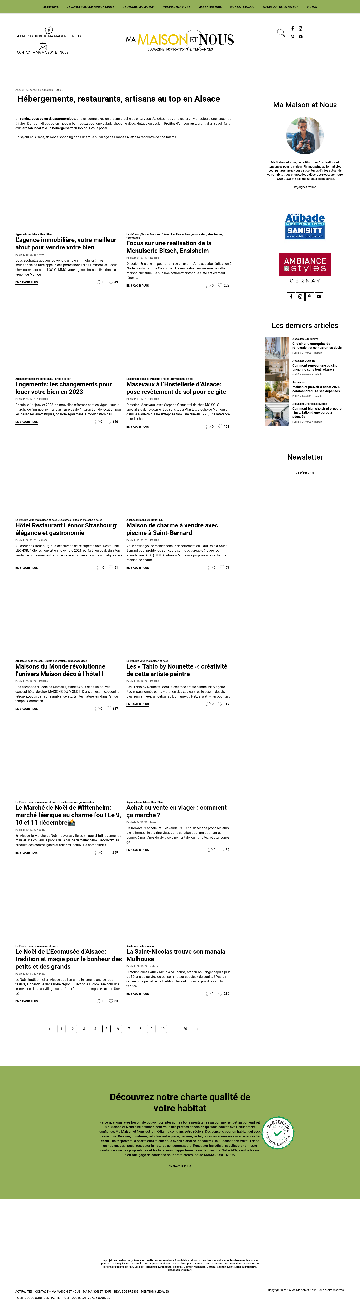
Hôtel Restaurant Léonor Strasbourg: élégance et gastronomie (66, 529)
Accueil (19, 89)
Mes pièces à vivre (176, 6)
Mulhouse (199, 1266)
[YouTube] (300, 36)
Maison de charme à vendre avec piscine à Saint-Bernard (172, 529)
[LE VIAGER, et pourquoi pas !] (179, 761)
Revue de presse (126, 1291)
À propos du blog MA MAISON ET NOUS (49, 36)
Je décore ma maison (138, 6)
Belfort (187, 1269)
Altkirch (221, 1266)
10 (163, 1029)
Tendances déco (77, 661)
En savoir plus (26, 282)
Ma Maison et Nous (97, 1291)
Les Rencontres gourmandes (188, 234)
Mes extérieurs (210, 6)
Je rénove (51, 6)
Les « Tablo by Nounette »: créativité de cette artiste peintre (176, 670)
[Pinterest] (292, 36)
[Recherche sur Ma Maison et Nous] (280, 32)
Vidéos (312, 6)
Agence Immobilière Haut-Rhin (33, 234)
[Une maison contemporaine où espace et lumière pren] (89, 1218)
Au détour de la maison (281, 6)
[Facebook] (292, 28)
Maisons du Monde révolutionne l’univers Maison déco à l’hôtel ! (60, 670)
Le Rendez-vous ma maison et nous (36, 519)
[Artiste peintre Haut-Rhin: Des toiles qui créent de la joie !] (179, 620)
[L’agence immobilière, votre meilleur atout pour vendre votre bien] (68, 193)
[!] (179, 905)
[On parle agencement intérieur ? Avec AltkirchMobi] (210, 1218)
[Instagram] (300, 28)
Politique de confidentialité (37, 1297)
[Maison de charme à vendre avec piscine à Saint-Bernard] (179, 479)
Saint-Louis (234, 1266)
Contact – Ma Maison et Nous (43, 52)
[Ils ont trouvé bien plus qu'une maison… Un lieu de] (270, 1218)
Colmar (188, 1266)
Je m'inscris (305, 472)
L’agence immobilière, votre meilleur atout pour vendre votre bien (65, 243)
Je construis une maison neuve (90, 6)
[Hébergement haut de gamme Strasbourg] (68, 479)
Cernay (211, 1266)
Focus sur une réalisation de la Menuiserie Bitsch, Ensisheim (168, 246)
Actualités (23, 1291)
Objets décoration (55, 661)
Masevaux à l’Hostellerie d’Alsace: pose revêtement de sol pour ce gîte (176, 388)
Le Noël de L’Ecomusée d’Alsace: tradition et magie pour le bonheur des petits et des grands (68, 959)
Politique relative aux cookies (86, 1297)
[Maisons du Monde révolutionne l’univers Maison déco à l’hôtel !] (68, 620)
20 (185, 1029)
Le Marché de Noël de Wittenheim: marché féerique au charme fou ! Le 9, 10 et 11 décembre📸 (68, 815)
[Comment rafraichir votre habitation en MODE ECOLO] (331, 1218)
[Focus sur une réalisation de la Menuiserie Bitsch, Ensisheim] (179, 193)
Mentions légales (155, 1291)
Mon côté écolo (242, 6)
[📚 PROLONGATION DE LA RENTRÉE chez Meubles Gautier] (29, 1218)
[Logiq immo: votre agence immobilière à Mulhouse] (68, 338)
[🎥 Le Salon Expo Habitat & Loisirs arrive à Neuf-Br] (150, 1218)
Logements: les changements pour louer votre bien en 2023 (63, 388)
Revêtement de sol (182, 378)
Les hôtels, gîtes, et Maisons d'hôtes (147, 234)
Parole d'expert (62, 378)
